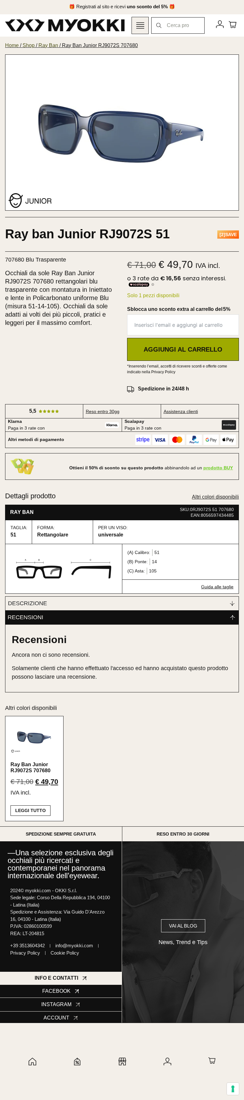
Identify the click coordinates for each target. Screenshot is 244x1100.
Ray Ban (48, 45)
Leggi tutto (30, 810)
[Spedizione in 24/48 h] (130, 388)
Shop (29, 45)
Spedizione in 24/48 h (163, 388)
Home (12, 45)
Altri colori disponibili (215, 497)
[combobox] (177, 25)
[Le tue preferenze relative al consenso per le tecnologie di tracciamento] (233, 1089)
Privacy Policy (163, 372)
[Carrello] (232, 24)
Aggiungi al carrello (183, 349)
